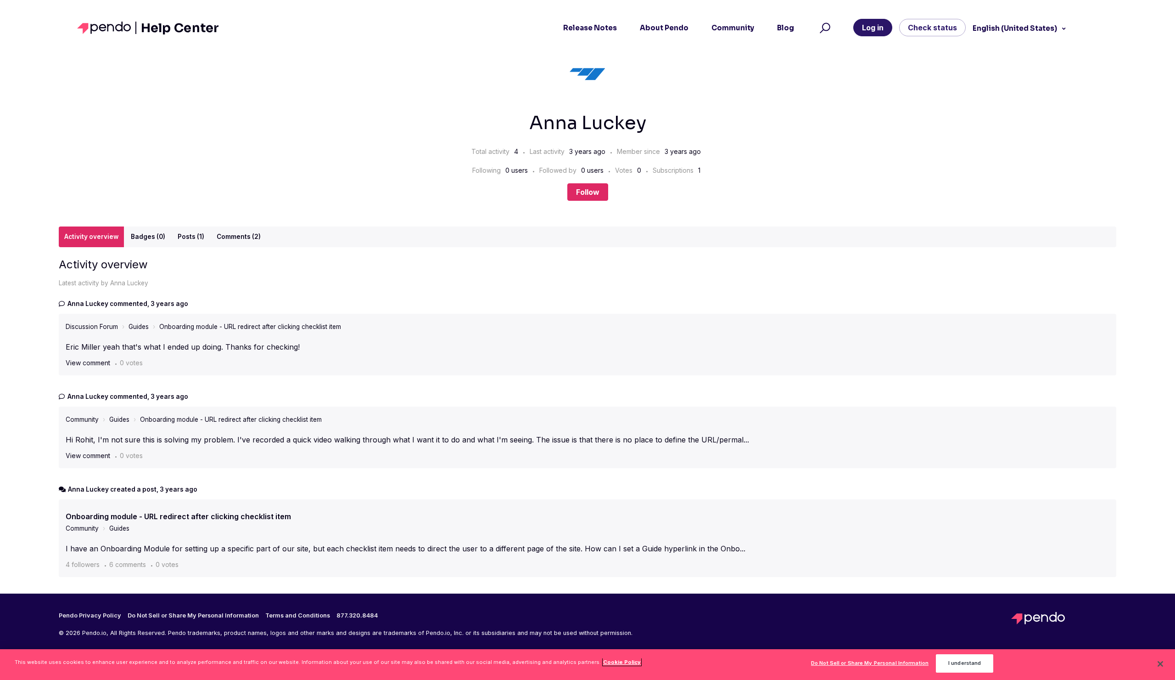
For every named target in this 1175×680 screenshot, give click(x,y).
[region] (587, 664)
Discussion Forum (92, 326)
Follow (587, 192)
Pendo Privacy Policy (90, 615)
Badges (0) (148, 236)
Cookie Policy (622, 662)
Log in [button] (873, 27)
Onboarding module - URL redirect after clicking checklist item (250, 326)
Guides (139, 326)
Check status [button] (932, 27)
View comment (88, 363)
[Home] (106, 28)
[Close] (1160, 664)
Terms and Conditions (297, 615)
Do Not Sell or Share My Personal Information (870, 663)
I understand (964, 663)
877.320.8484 (357, 615)
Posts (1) (191, 236)
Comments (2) (239, 236)
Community (82, 419)
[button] (823, 28)
